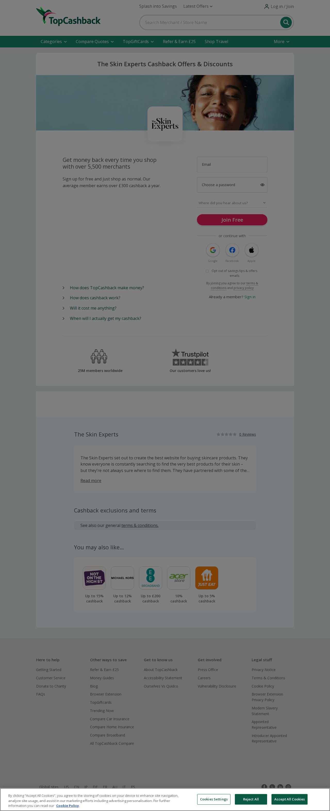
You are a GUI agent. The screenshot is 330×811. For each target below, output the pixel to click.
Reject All (251, 799)
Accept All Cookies (289, 799)
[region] (165, 799)
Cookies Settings (214, 799)
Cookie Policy (67, 805)
